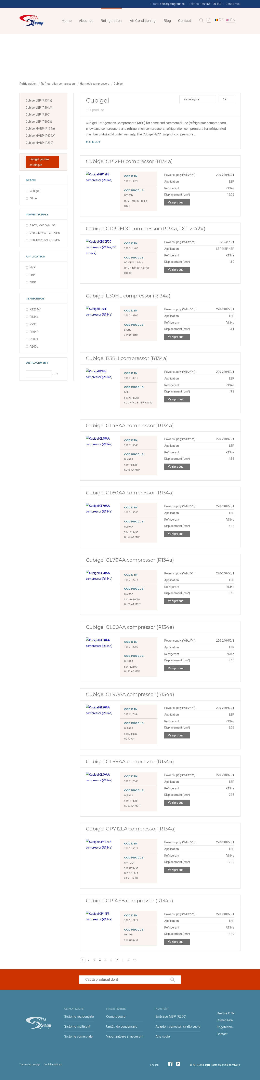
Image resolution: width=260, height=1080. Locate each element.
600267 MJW (131, 398)
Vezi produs (175, 202)
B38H (127, 392)
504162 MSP (131, 666)
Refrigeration (111, 20)
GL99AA (128, 795)
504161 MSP (131, 532)
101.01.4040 (131, 512)
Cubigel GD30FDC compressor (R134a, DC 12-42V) (145, 228)
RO (221, 20)
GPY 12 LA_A (131, 873)
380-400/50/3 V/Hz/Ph (45, 240)
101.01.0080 (131, 646)
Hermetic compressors (94, 83)
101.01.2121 (131, 920)
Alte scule (163, 1036)
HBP (32, 267)
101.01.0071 (131, 579)
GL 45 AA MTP (132, 469)
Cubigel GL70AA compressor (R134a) (130, 560)
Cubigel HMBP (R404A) (40, 135)
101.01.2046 (131, 781)
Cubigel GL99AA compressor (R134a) (130, 761)
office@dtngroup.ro (172, 3)
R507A (34, 339)
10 (134, 960)
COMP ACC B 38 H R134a (138, 402)
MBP (33, 282)
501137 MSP (131, 801)
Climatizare (225, 1020)
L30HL (127, 329)
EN (232, 20)
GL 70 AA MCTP (132, 604)
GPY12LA (129, 862)
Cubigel (118, 83)
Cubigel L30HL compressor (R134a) (128, 296)
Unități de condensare (121, 1026)
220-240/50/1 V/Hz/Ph (45, 233)
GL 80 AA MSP (132, 671)
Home (67, 20)
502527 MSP (131, 868)
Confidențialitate (53, 1064)
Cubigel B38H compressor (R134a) (127, 358)
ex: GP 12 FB (131, 878)
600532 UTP (131, 335)
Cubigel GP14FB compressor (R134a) (129, 901)
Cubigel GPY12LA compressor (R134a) (131, 829)
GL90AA (128, 728)
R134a (34, 316)
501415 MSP (131, 940)
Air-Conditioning (143, 20)
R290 (33, 324)
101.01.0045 (131, 445)
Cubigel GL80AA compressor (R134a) (130, 627)
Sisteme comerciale (78, 1036)
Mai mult (93, 142)
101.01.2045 (131, 714)
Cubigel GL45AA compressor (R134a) (130, 425)
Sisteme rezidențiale (79, 1016)
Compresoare (116, 1016)
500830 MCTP (132, 599)
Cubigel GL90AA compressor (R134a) (130, 694)
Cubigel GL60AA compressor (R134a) (130, 493)
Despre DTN (225, 1013)
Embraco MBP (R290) (171, 1016)
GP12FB (128, 195)
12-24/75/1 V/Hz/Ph (43, 225)
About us (86, 20)
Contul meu (233, 3)
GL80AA (128, 661)
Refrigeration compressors (58, 83)
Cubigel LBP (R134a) (39, 100)
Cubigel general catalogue (39, 162)
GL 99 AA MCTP (132, 805)
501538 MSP (131, 734)
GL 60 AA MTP (132, 537)
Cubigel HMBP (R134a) (40, 128)
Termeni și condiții (30, 1064)
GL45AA (128, 459)
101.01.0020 (131, 181)
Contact (184, 20)
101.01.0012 (131, 848)
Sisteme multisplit (77, 1026)
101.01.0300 (131, 315)
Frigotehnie (225, 1027)
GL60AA (128, 526)
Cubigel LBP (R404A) (39, 107)
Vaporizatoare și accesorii (124, 1036)
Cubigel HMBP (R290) (39, 142)
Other (33, 198)
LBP (32, 275)
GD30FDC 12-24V (133, 262)
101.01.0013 (131, 378)
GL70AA (128, 593)
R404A (34, 331)
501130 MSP (131, 465)
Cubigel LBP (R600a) (39, 121)
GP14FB (128, 934)
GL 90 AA (129, 738)
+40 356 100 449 (210, 3)
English (154, 1065)
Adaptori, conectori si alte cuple (178, 1026)
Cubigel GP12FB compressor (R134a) (129, 161)
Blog (167, 20)
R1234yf (35, 309)
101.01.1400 (131, 248)
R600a (34, 346)
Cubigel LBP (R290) (38, 114)
